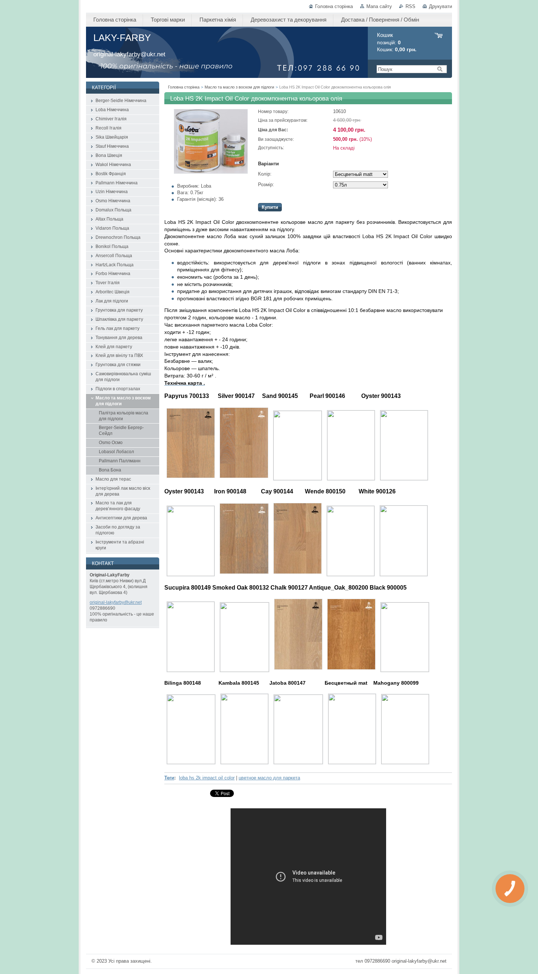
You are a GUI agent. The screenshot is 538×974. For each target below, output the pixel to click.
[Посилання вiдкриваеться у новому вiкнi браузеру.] (211, 172)
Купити (270, 207)
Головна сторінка (334, 6)
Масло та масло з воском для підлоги (239, 87)
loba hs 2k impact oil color (207, 778)
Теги (169, 778)
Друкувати (440, 6)
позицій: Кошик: (396, 42)
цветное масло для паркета (269, 778)
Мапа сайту (379, 6)
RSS (410, 6)
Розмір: (266, 184)
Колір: (265, 174)
